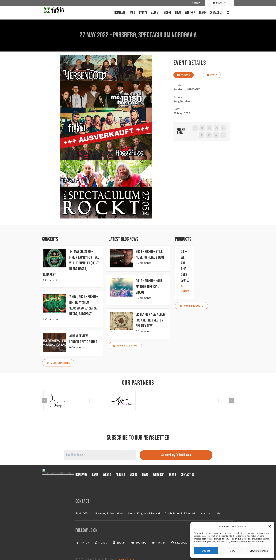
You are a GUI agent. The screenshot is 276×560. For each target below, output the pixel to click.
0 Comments (50, 280)
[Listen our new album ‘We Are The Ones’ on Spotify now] (121, 321)
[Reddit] (216, 128)
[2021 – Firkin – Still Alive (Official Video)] (121, 258)
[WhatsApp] (223, 128)
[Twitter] (202, 128)
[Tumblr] (201, 135)
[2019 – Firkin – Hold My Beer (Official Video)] (121, 287)
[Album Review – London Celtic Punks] (54, 342)
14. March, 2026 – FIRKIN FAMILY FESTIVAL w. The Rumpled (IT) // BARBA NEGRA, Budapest (71, 263)
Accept (206, 550)
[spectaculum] (106, 56)
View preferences (259, 550)
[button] (269, 526)
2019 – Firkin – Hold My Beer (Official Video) (149, 286)
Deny (232, 550)
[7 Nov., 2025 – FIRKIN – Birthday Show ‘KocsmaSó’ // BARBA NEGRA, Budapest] (54, 303)
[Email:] (223, 135)
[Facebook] (195, 128)
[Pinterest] (208, 135)
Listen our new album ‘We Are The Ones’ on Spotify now (150, 320)
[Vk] (216, 135)
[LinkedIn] (209, 128)
